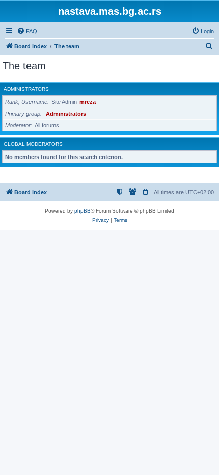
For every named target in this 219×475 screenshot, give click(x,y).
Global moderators (33, 144)
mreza (87, 102)
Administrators (26, 89)
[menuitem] (27, 31)
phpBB (82, 211)
